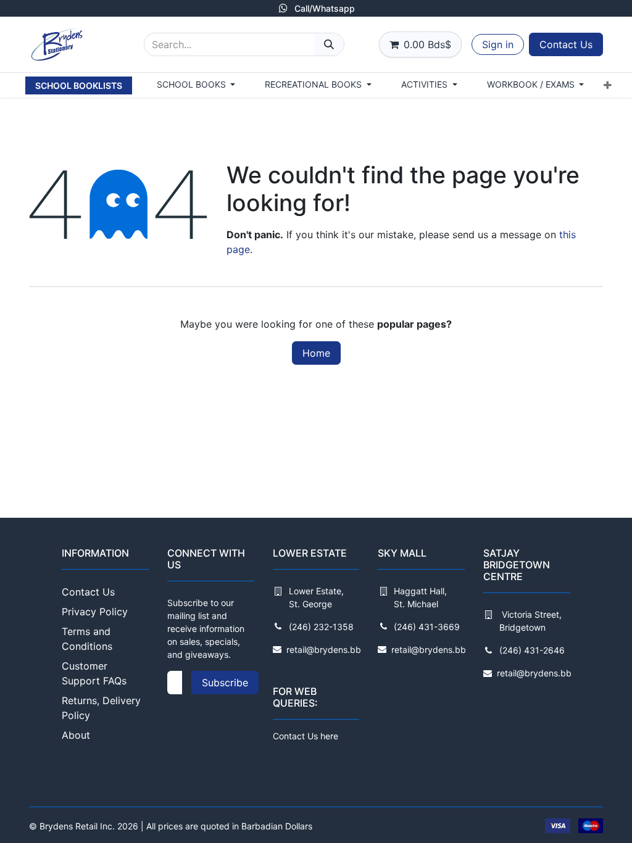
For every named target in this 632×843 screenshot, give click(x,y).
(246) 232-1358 (321, 626)
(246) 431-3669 (427, 626)
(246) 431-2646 (532, 650)
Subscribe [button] (225, 682)
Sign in (498, 44)
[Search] (329, 44)
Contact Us (565, 44)
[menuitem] (78, 85)
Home (316, 353)
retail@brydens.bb (323, 649)
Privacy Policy (95, 611)
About (76, 735)
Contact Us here (305, 736)
